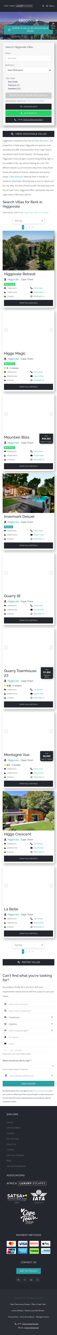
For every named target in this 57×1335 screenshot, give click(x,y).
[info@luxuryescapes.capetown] (31, 1279)
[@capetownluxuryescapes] (24, 1279)
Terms (35, 1091)
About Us (11, 1144)
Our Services (13, 1138)
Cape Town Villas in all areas (36, 212)
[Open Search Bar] (43, 6)
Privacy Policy (44, 1091)
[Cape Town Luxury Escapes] (18, 6)
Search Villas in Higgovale (29, 95)
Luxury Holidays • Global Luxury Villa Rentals (28, 1310)
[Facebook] (18, 1279)
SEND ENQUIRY (29, 1083)
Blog (9, 1160)
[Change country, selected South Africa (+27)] (6, 1050)
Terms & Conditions (16, 1166)
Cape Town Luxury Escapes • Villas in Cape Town (28, 1304)
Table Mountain (41, 140)
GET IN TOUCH (28, 1270)
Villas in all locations (35, 101)
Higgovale (14, 279)
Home (10, 1122)
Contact (10, 1149)
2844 (17, 1202)
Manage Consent (42, 1317)
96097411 (39, 1202)
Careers (10, 1133)
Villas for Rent (13, 1127)
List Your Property (15, 1155)
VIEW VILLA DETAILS (28, 303)
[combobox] (28, 1065)
